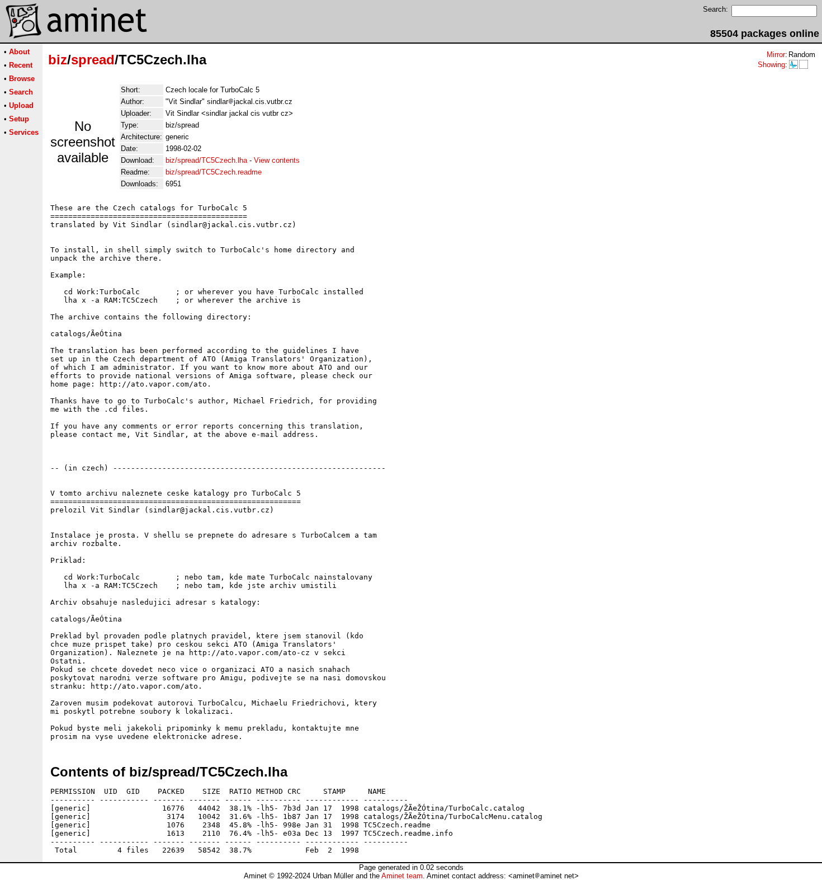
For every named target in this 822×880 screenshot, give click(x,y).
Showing (771, 64)
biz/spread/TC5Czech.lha (206, 160)
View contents (277, 160)
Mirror (776, 54)
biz (57, 59)
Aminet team (402, 876)
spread (93, 59)
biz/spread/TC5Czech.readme (214, 172)
